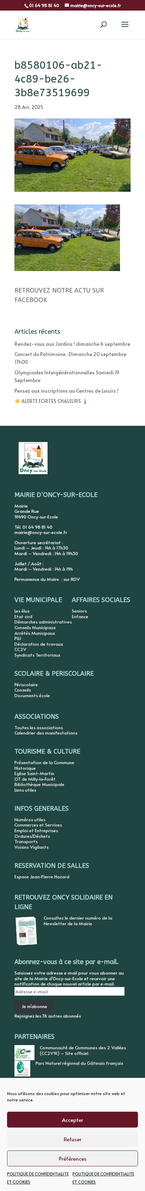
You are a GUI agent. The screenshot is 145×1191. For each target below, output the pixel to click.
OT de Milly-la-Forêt (35, 779)
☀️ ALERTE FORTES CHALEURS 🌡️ (51, 401)
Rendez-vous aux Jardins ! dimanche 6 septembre (72, 343)
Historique (25, 768)
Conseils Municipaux (35, 627)
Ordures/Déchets (32, 836)
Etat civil (23, 616)
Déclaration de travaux (38, 644)
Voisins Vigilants (31, 847)
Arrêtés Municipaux (34, 633)
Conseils (22, 690)
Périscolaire (26, 684)
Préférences (73, 1158)
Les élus (22, 611)
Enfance (80, 616)
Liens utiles (25, 790)
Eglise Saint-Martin (34, 773)
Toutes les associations (38, 727)
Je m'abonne (34, 1006)
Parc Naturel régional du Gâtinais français (79, 1063)
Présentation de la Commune (44, 762)
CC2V (20, 649)
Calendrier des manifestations (45, 733)
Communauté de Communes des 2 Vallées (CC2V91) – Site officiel (83, 1050)
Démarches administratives (43, 622)
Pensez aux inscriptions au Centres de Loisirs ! (66, 390)
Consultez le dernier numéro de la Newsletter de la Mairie (78, 921)
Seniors (79, 611)
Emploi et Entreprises (36, 830)
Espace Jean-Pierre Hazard (41, 876)
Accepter (72, 1119)
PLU (17, 638)
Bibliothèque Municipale (39, 784)
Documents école (32, 695)
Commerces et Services (38, 825)
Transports (26, 841)
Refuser (72, 1139)
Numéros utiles (29, 819)
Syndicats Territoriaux (37, 655)
